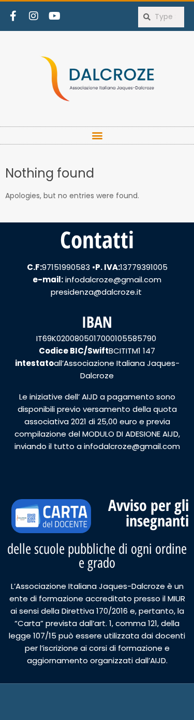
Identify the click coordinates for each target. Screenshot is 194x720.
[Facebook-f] (13, 16)
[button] (97, 135)
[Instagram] (33, 16)
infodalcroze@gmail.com (113, 279)
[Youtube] (54, 16)
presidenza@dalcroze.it (97, 291)
